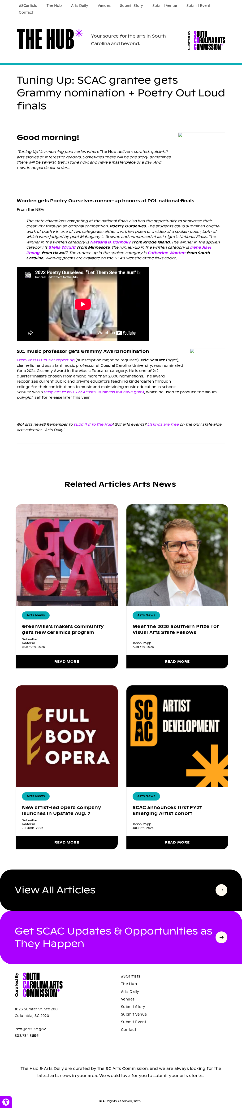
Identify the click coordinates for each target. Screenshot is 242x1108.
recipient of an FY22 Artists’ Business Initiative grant (94, 392)
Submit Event (198, 6)
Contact (26, 12)
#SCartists (28, 6)
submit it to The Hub (92, 424)
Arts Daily (79, 6)
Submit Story (131, 6)
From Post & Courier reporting (46, 360)
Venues (104, 6)
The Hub (54, 6)
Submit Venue (164, 6)
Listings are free (163, 424)
